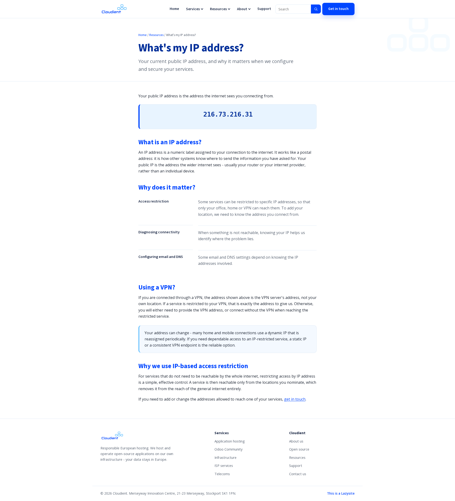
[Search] (316, 9)
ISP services (223, 465)
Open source (299, 449)
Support (264, 8)
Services (193, 9)
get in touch (294, 399)
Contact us (297, 473)
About (242, 9)
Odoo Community (228, 449)
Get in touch (338, 8)
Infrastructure (225, 457)
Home (174, 8)
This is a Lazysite (341, 493)
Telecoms (222, 473)
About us (296, 441)
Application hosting (229, 441)
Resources (218, 9)
